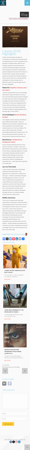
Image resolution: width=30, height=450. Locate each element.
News (10, 367)
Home (10, 18)
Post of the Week (16, 367)
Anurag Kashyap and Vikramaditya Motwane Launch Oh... (12, 351)
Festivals (15, 18)
